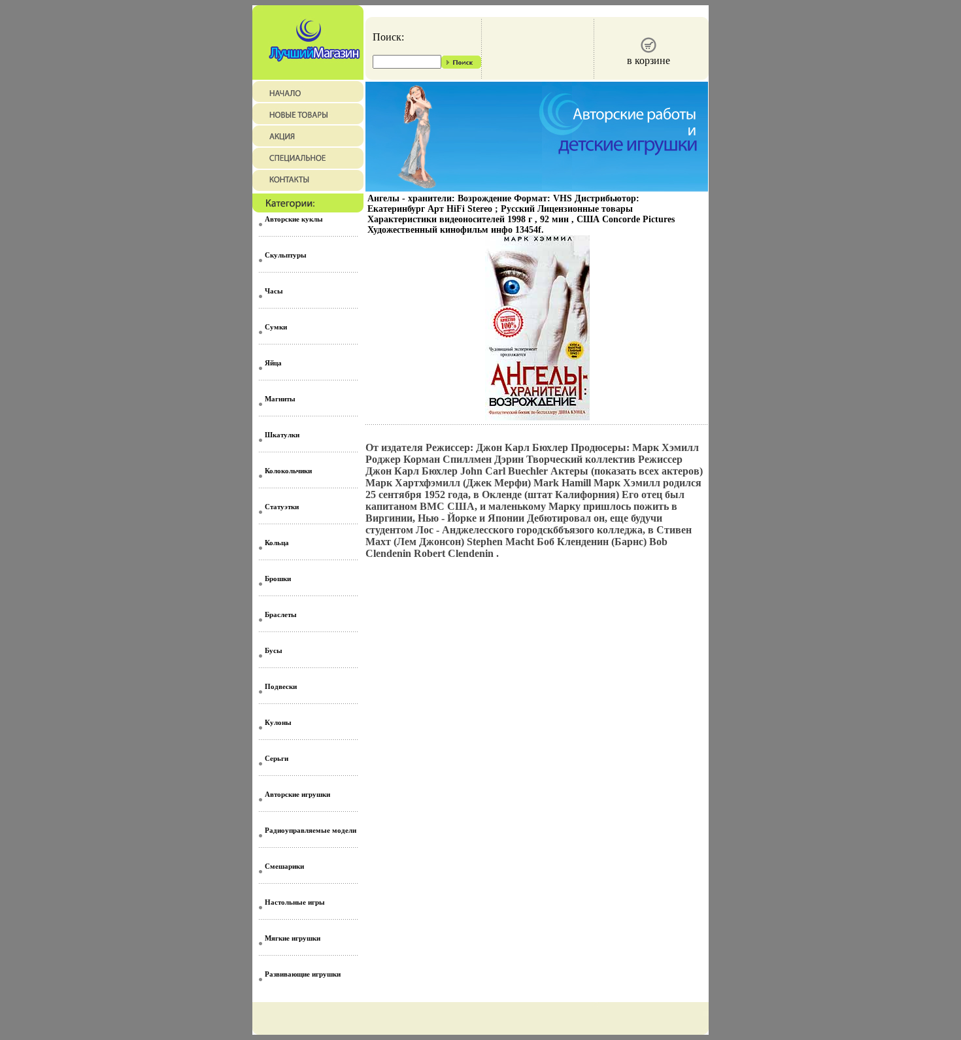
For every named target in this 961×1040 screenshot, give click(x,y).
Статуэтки (282, 507)
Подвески (281, 686)
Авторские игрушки (297, 794)
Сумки (276, 327)
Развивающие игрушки (303, 974)
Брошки (278, 578)
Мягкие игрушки (292, 938)
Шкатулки (282, 435)
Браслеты (281, 614)
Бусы (273, 650)
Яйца (273, 363)
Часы (274, 291)
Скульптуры (286, 255)
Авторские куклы (294, 219)
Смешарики (284, 866)
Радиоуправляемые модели (310, 830)
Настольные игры (295, 902)
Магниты (280, 399)
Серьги (276, 758)
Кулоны (278, 722)
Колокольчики (288, 471)
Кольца (277, 542)
